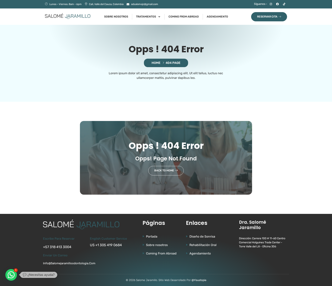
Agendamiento (217, 16)
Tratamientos (146, 16)
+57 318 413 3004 (57, 247)
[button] (11, 275)
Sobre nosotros (116, 16)
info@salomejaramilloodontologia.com (69, 263)
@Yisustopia (199, 280)
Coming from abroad (183, 16)
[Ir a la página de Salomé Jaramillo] (67, 16)
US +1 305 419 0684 (106, 245)
